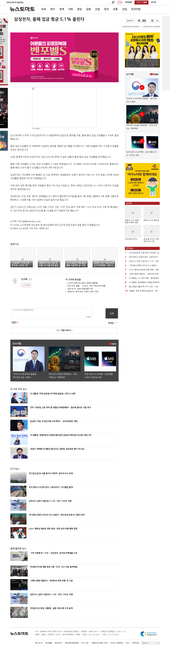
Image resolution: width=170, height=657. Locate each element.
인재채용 (48, 643)
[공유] (144, 20)
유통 (115, 9)
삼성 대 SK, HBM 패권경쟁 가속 (80, 289)
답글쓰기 (130, 21)
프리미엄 (136, 9)
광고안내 (58, 643)
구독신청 (135, 643)
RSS (127, 643)
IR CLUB (85, 643)
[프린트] (139, 20)
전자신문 (128, 2)
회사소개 (38, 643)
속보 (43, 9)
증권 (79, 9)
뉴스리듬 (130, 74)
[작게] (157, 20)
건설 (124, 9)
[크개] (152, 20)
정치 (52, 9)
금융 (88, 9)
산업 (97, 9)
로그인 (153, 2)
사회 (70, 9)
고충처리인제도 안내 (99, 643)
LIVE (120, 2)
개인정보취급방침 (72, 643)
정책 (61, 9)
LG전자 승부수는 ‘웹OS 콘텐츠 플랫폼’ (82, 283)
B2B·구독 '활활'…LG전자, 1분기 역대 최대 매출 (86, 286)
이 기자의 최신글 (73, 280)
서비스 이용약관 (116, 643)
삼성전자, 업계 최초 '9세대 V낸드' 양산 (83, 291)
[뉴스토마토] (22, 9)
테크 (106, 9)
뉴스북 (26, 285)
